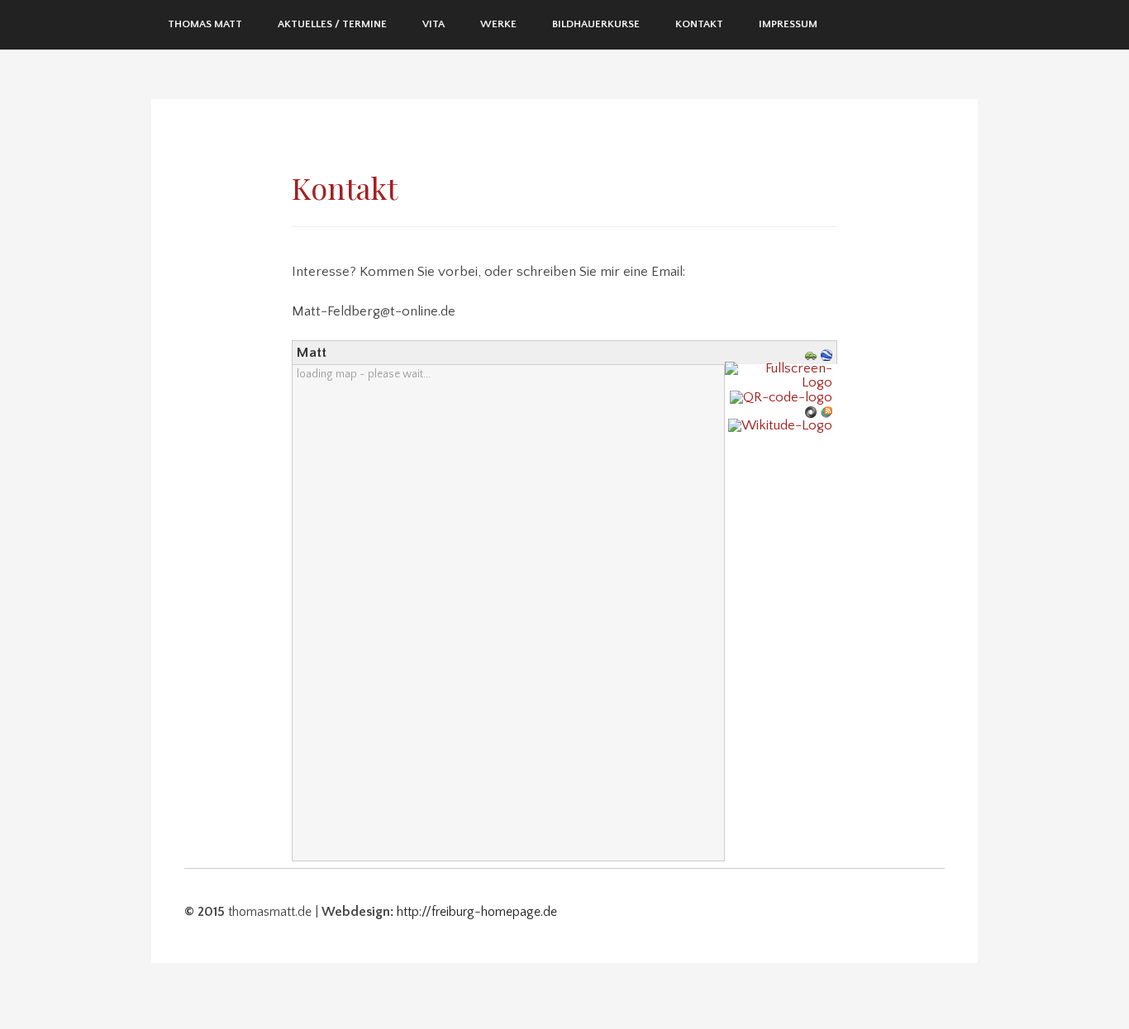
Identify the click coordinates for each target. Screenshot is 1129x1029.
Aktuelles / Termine (332, 24)
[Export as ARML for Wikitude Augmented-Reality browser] (782, 425)
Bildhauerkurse (596, 24)
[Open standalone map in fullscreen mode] (780, 375)
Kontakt (699, 24)
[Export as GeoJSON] (813, 411)
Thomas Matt (205, 24)
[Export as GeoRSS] (828, 411)
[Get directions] (813, 354)
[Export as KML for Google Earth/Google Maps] (828, 354)
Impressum (788, 24)
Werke (498, 24)
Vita (433, 24)
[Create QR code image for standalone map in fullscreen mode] (783, 396)
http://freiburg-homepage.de (477, 911)
